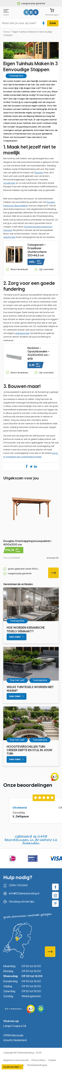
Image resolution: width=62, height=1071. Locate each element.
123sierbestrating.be (37, 1065)
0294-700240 (18, 885)
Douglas (39, 172)
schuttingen (9, 183)
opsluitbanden (22, 333)
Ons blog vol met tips (21, 901)
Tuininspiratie (16, 75)
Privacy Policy (38, 1060)
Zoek (53, 23)
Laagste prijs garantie (33, 3)
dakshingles (9, 237)
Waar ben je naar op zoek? (19, 23)
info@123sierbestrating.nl (24, 893)
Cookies (52, 1060)
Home (6, 32)
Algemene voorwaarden (16, 1060)
